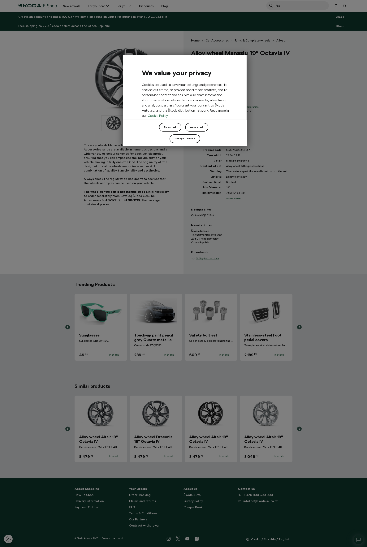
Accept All (196, 127)
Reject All (170, 127)
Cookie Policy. (158, 116)
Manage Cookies (185, 138)
